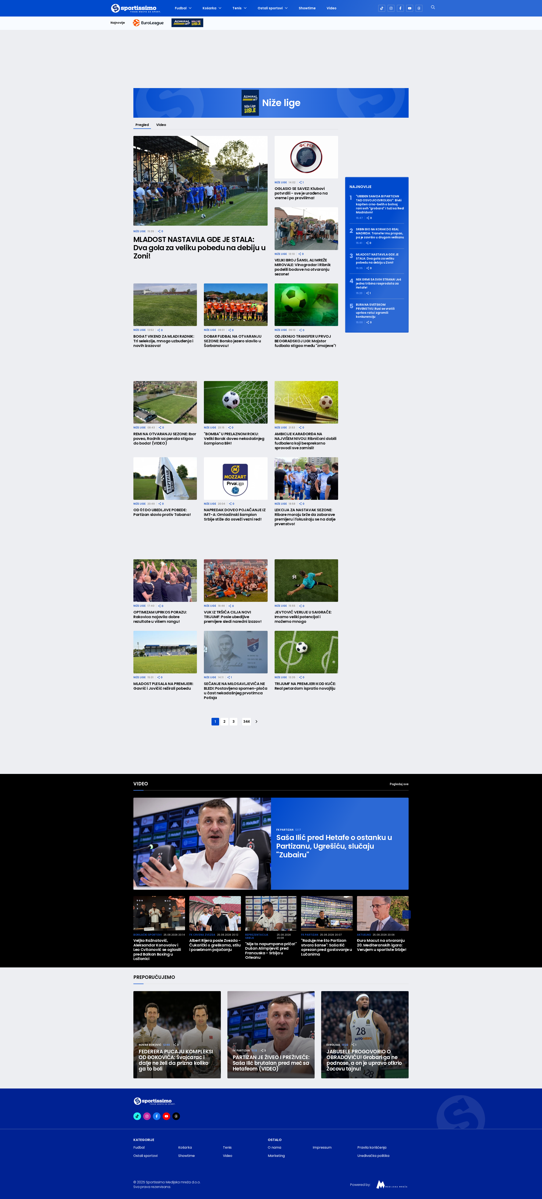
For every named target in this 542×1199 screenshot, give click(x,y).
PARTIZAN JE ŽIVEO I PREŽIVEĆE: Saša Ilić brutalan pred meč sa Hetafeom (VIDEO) (271, 1063)
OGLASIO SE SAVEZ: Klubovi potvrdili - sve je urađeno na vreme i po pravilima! (301, 193)
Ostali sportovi (270, 8)
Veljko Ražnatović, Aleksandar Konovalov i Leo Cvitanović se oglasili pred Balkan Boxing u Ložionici (157, 949)
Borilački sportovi (147, 934)
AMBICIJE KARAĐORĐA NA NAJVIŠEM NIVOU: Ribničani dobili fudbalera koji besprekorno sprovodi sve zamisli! (305, 441)
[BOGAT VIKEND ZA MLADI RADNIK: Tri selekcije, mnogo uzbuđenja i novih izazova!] (165, 304)
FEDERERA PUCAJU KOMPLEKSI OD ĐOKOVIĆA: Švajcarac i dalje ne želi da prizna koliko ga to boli (176, 1060)
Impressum (322, 1147)
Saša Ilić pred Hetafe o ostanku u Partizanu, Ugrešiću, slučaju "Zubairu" (334, 846)
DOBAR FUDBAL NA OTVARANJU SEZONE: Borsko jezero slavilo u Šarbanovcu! (232, 341)
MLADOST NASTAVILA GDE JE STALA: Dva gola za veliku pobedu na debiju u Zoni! (199, 247)
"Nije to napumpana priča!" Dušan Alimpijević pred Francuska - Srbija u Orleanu (271, 951)
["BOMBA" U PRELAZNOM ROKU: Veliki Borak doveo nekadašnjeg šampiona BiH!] (235, 402)
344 (246, 721)
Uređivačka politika (373, 1156)
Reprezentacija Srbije (256, 936)
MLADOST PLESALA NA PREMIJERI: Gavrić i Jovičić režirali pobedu (163, 686)
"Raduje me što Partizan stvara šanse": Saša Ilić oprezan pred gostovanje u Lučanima (326, 947)
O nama (274, 1147)
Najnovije (118, 23)
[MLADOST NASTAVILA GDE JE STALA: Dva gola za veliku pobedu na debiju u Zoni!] (200, 181)
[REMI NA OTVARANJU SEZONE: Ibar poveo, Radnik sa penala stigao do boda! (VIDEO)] (165, 402)
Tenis (237, 8)
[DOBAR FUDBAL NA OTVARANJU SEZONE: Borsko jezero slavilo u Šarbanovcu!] (235, 304)
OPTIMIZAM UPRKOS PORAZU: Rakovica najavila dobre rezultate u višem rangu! (160, 617)
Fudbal (181, 8)
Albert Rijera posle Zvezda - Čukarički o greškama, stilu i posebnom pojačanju (215, 945)
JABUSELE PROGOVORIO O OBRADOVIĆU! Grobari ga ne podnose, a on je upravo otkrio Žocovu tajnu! (364, 1060)
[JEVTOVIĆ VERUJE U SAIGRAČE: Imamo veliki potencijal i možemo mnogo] (306, 580)
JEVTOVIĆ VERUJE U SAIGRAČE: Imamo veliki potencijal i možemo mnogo (303, 617)
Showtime (307, 8)
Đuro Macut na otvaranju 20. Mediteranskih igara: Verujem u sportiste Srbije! (381, 945)
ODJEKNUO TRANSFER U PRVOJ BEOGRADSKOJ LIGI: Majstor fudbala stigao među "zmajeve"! (305, 341)
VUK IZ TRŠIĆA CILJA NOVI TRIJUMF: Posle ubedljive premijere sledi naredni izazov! (232, 617)
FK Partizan (284, 829)
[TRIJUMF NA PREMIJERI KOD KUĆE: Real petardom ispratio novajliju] (306, 652)
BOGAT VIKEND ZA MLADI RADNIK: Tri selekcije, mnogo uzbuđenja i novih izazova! (163, 341)
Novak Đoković (150, 1044)
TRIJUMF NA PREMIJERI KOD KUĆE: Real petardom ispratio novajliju (305, 686)
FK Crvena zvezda (202, 934)
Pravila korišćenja (371, 1147)
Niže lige (139, 231)
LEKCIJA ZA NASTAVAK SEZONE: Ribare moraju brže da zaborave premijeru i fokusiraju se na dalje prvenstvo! (305, 517)
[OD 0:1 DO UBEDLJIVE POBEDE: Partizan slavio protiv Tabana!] (165, 478)
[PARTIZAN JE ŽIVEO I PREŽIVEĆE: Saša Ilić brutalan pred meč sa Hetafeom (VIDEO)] (271, 1035)
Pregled (142, 124)
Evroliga (333, 1044)
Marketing (276, 1156)
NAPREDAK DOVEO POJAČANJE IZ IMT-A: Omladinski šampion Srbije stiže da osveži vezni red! (234, 515)
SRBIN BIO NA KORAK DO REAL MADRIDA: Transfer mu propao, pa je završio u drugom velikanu (380, 233)
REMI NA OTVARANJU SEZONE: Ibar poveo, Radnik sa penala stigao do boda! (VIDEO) (164, 439)
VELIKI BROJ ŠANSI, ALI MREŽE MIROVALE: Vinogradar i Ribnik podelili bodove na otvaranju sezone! (303, 267)
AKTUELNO (364, 934)
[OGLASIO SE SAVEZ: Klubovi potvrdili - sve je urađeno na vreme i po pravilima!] (306, 157)
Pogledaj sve (399, 784)
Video (331, 8)
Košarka (209, 8)
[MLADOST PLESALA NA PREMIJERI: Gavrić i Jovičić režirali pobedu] (165, 652)
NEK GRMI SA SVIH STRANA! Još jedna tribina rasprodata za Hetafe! (378, 284)
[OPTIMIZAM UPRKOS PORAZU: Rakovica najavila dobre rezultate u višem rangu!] (165, 580)
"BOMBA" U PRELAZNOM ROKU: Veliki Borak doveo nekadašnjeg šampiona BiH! (234, 439)
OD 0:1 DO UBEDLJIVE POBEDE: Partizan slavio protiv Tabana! (162, 512)
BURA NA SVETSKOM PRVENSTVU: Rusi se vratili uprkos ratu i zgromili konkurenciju (375, 311)
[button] (406, 914)
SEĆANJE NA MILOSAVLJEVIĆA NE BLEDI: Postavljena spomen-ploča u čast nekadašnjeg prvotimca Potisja (235, 690)
